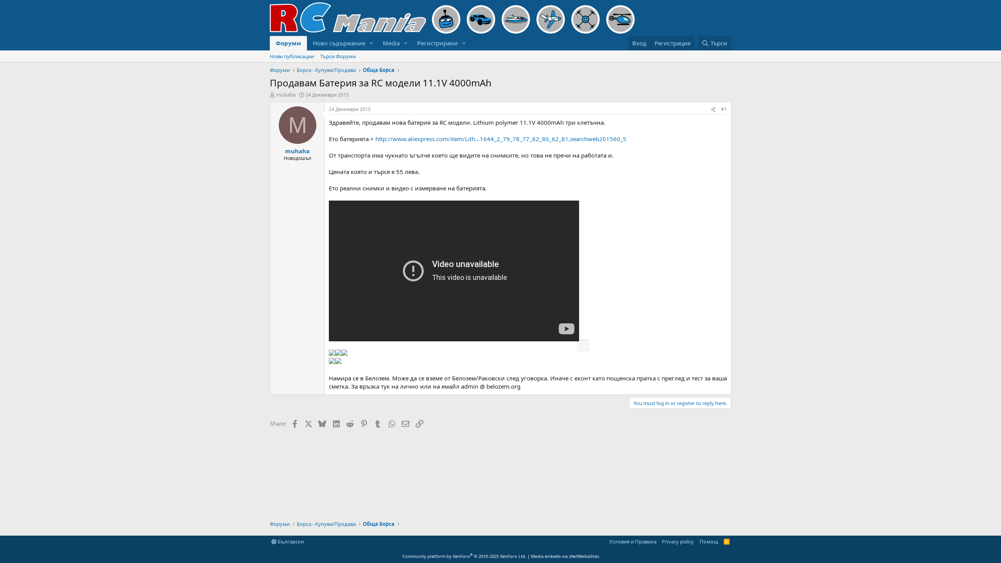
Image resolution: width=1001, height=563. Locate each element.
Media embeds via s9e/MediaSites (565, 556)
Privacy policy (678, 541)
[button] (371, 43)
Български (290, 541)
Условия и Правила (633, 541)
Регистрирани (437, 43)
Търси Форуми (338, 56)
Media (391, 43)
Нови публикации (292, 56)
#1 (724, 109)
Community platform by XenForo (464, 556)
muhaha (286, 94)
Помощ (709, 541)
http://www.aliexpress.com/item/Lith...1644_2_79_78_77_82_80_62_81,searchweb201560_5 (500, 139)
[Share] (713, 109)
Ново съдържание (339, 43)
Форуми (288, 43)
